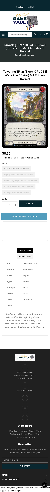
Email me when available (24, 216)
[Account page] (40, 34)
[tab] (25, 250)
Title (4, 163)
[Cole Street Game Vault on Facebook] (17, 3)
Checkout (20, 7)
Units (4, 199)
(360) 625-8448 (24, 391)
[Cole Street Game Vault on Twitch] (33, 3)
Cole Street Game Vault (25, 55)
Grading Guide (32, 158)
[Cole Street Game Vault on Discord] (28, 3)
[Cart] (46, 34)
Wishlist (31, 7)
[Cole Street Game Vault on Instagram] (22, 3)
